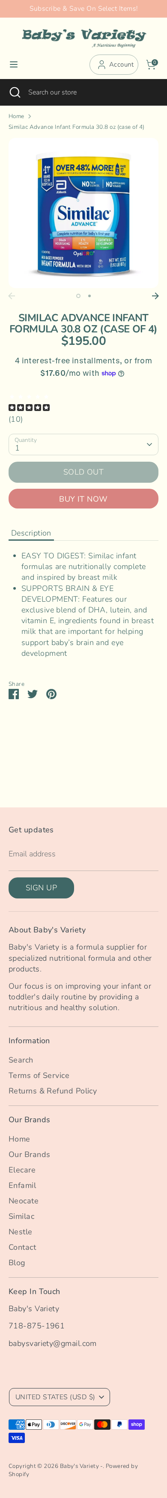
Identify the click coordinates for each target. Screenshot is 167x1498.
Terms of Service (39, 1075)
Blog (17, 1262)
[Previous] (11, 295)
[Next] (155, 295)
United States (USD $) (55, 1397)
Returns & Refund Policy (53, 1091)
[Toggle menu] (13, 64)
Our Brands (30, 1154)
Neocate (24, 1201)
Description (31, 533)
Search (21, 1060)
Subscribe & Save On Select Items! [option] (84, 8)
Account (121, 64)
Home (16, 116)
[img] (83, 403)
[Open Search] (14, 92)
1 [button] (78, 296)
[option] (83, 213)
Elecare (22, 1170)
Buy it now (83, 499)
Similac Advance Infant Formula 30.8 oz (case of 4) (77, 127)
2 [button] (89, 296)
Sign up (41, 888)
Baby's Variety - (81, 1466)
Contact (22, 1247)
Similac (21, 1216)
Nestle (21, 1232)
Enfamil (22, 1185)
